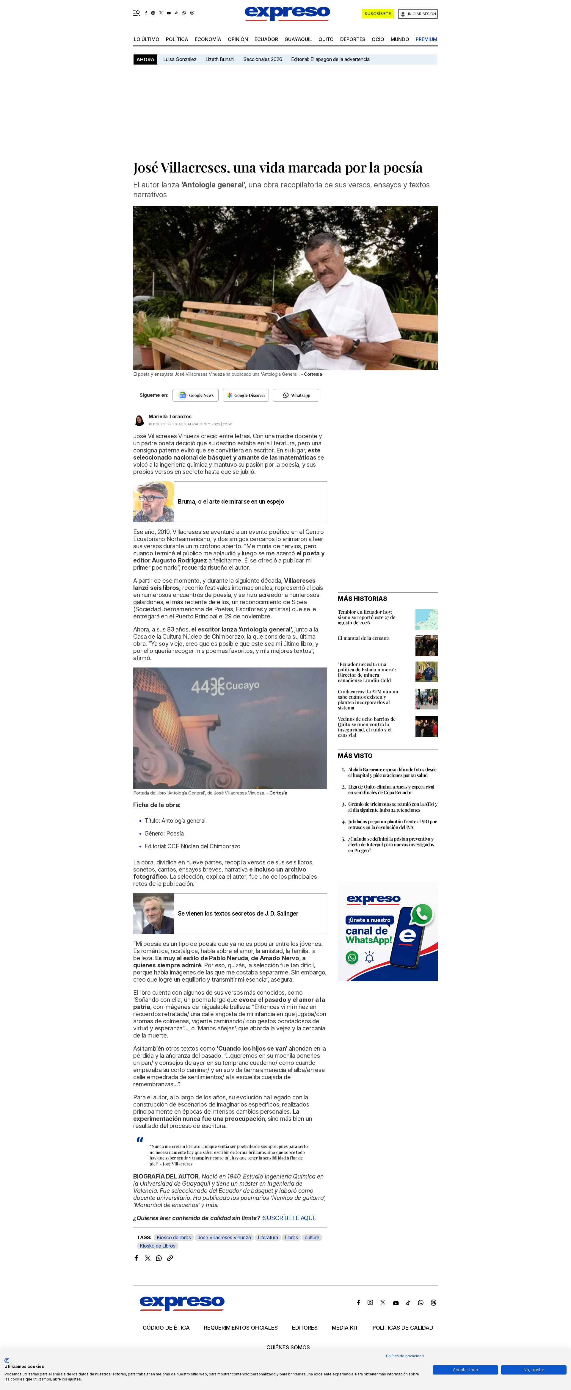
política (177, 39)
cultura (312, 1237)
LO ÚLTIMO (146, 39)
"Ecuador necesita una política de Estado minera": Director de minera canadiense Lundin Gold (367, 672)
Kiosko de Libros (157, 1246)
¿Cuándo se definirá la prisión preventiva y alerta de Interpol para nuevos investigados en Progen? (391, 844)
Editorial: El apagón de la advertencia (330, 59)
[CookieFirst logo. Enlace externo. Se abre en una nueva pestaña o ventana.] (6, 1360)
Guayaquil (298, 39)
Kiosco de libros (174, 1237)
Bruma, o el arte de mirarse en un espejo (231, 501)
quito (326, 39)
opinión (238, 39)
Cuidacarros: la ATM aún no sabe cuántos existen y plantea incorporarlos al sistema (368, 699)
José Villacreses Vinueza (224, 1237)
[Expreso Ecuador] (182, 1309)
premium (426, 39)
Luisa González (180, 59)
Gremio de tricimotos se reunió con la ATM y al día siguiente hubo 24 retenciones (392, 807)
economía (208, 39)
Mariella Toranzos (170, 416)
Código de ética (166, 1328)
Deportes (352, 39)
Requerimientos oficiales (241, 1328)
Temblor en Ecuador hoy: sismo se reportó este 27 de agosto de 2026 (366, 617)
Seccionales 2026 (262, 59)
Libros (291, 1237)
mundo (400, 39)
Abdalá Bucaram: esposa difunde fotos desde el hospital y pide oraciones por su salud (392, 772)
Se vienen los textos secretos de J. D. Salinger (238, 913)
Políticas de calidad (403, 1328)
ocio (378, 39)
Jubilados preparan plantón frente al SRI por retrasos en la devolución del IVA (392, 824)
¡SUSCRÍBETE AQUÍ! (288, 1218)
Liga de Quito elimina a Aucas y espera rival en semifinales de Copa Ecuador (391, 789)
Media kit (345, 1328)
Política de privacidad (405, 1356)
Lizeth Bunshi (220, 59)
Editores (305, 1328)
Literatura (268, 1237)
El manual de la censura (364, 638)
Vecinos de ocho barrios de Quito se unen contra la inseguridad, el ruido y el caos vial (367, 727)
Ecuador (266, 39)
